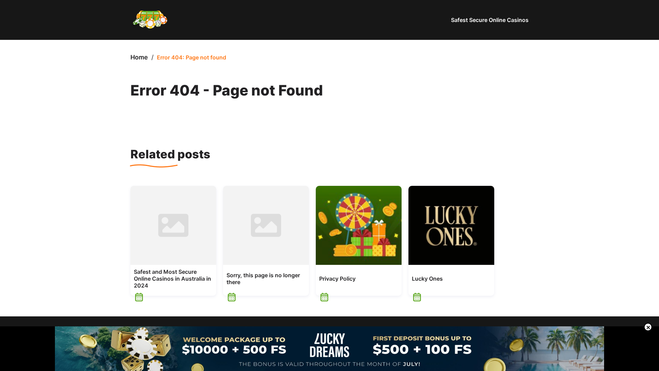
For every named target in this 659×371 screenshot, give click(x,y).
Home (139, 57)
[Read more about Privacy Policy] (359, 225)
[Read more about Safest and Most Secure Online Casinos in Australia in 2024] (173, 225)
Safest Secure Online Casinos (490, 19)
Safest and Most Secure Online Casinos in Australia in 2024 (172, 278)
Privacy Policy (337, 278)
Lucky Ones (427, 278)
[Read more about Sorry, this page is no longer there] (266, 225)
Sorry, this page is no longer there (263, 278)
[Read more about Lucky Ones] (451, 225)
